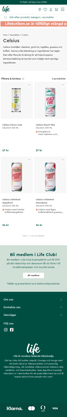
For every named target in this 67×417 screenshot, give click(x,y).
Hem (5, 35)
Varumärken (15, 35)
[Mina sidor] (51, 9)
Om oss (8, 299)
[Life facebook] (11, 331)
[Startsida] (6, 9)
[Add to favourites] (29, 85)
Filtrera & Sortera (11, 78)
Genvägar (10, 315)
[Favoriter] (45, 9)
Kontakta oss (12, 307)
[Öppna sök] (35, 17)
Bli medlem (33, 275)
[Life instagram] (5, 331)
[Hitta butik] (39, 9)
